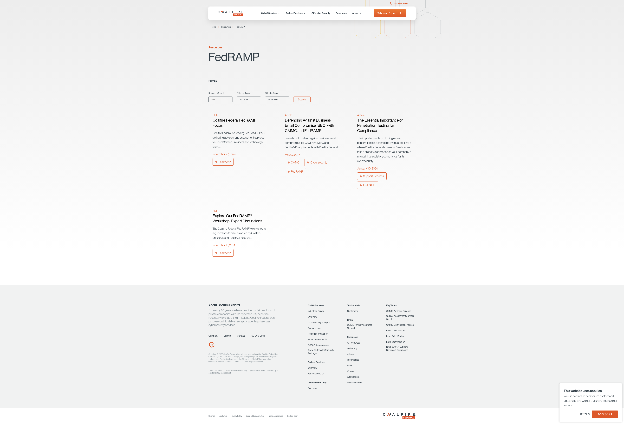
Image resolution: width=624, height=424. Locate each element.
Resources (226, 27)
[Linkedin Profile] (211, 347)
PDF (215, 115)
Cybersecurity (319, 162)
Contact (241, 335)
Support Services (373, 176)
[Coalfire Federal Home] (231, 13)
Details (585, 414)
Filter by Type (243, 93)
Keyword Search (216, 93)
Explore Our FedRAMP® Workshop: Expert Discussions (237, 218)
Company (213, 335)
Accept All (605, 414)
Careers (227, 335)
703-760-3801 (400, 3)
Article (288, 115)
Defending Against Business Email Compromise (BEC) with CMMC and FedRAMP (309, 125)
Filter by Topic (271, 93)
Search (302, 99)
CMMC (295, 162)
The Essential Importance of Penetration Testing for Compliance (380, 125)
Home (213, 27)
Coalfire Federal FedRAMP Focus (234, 123)
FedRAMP (225, 162)
